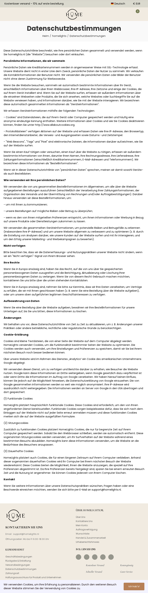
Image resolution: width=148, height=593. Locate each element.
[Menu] (7, 14)
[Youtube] (103, 557)
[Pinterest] (94, 557)
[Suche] (19, 14)
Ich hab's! (134, 586)
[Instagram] (86, 557)
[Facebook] (78, 557)
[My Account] (126, 14)
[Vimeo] (111, 557)
